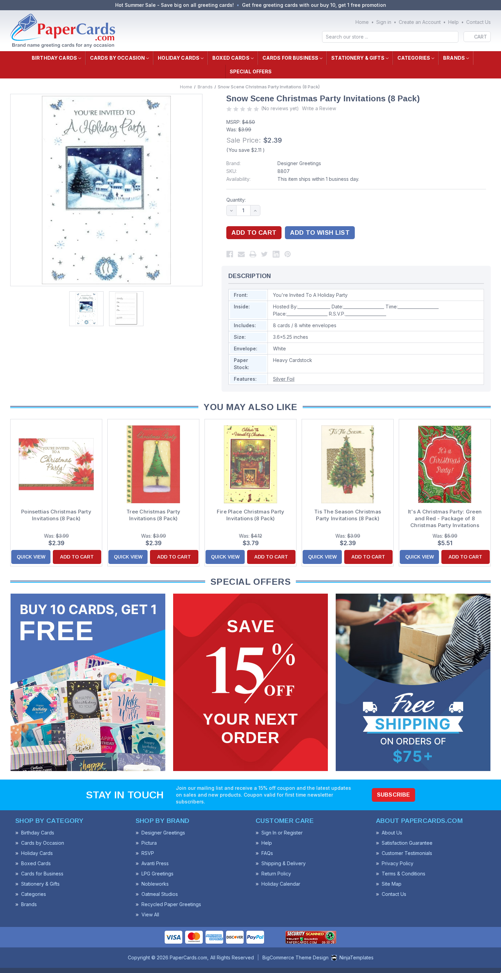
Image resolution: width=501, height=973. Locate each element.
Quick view (31, 557)
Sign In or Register (282, 833)
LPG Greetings (157, 873)
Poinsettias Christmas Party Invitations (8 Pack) (56, 515)
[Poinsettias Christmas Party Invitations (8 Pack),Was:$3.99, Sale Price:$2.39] (56, 464)
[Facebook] (229, 254)
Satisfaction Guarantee (407, 843)
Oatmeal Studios (159, 894)
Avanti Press (155, 863)
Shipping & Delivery (283, 863)
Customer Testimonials (407, 853)
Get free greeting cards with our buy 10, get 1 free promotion (314, 5)
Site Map (391, 884)
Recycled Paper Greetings (171, 904)
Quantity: (236, 200)
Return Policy (276, 873)
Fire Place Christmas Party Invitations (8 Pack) (251, 515)
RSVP (147, 853)
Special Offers (251, 71)
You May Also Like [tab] (250, 407)
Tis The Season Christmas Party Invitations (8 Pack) (347, 515)
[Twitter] (264, 254)
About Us (392, 833)
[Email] (241, 254)
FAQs (267, 853)
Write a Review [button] (319, 108)
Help (453, 22)
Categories (413, 58)
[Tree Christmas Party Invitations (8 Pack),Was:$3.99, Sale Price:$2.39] (153, 464)
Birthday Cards (54, 58)
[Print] (252, 254)
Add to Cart (77, 557)
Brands (454, 58)
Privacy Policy (397, 863)
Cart (480, 37)
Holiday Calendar (280, 884)
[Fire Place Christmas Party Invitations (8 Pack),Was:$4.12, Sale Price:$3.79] (250, 464)
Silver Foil (283, 379)
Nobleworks (155, 884)
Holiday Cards (178, 58)
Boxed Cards (230, 58)
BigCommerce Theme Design (295, 957)
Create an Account (420, 22)
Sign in (383, 22)
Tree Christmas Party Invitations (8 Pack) (153, 515)
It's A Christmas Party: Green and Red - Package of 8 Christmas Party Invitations (445, 518)
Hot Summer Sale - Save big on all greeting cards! (174, 5)
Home (362, 22)
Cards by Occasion (117, 58)
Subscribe (393, 795)
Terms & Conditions (403, 873)
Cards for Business (290, 58)
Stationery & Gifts (357, 58)
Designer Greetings (299, 163)
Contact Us (478, 22)
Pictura (149, 843)
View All (150, 914)
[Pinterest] (287, 254)
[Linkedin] (276, 254)
